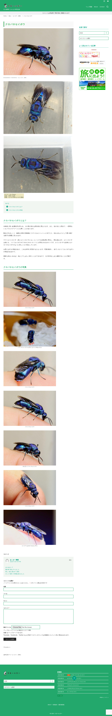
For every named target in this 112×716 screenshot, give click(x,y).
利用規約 (55, 704)
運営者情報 (61, 704)
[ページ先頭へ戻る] (74, 678)
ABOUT (50, 704)
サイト (5, 601)
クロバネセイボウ (28, 16)
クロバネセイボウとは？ (16, 206)
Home (5, 16)
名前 (5, 586)
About (96, 7)
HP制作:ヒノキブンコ (104, 697)
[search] (106, 33)
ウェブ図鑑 (89, 7)
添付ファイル (7, 627)
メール (5, 593)
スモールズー (58, 713)
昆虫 (10, 16)
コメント (6, 608)
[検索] (107, 7)
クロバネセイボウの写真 (16, 210)
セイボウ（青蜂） (17, 16)
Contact (102, 7)
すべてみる (60, 695)
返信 (70, 560)
